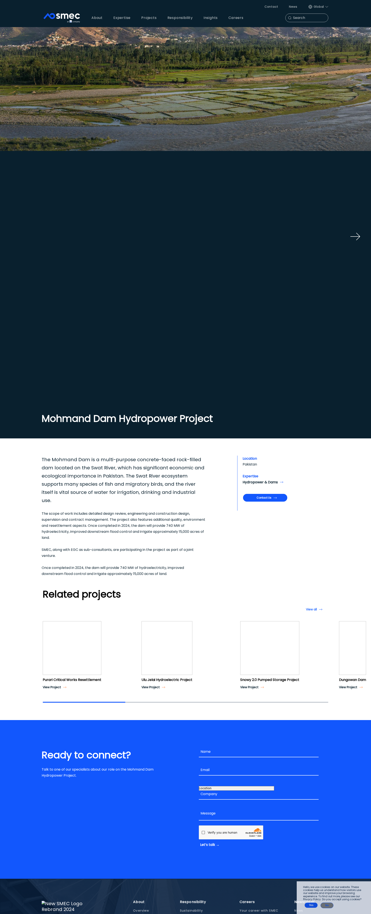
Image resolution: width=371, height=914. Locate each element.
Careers (247, 901)
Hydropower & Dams (260, 482)
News (293, 7)
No (327, 905)
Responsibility (193, 901)
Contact (271, 7)
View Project (52, 687)
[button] (48, 652)
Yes (311, 905)
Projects (149, 17)
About (139, 901)
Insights (211, 17)
